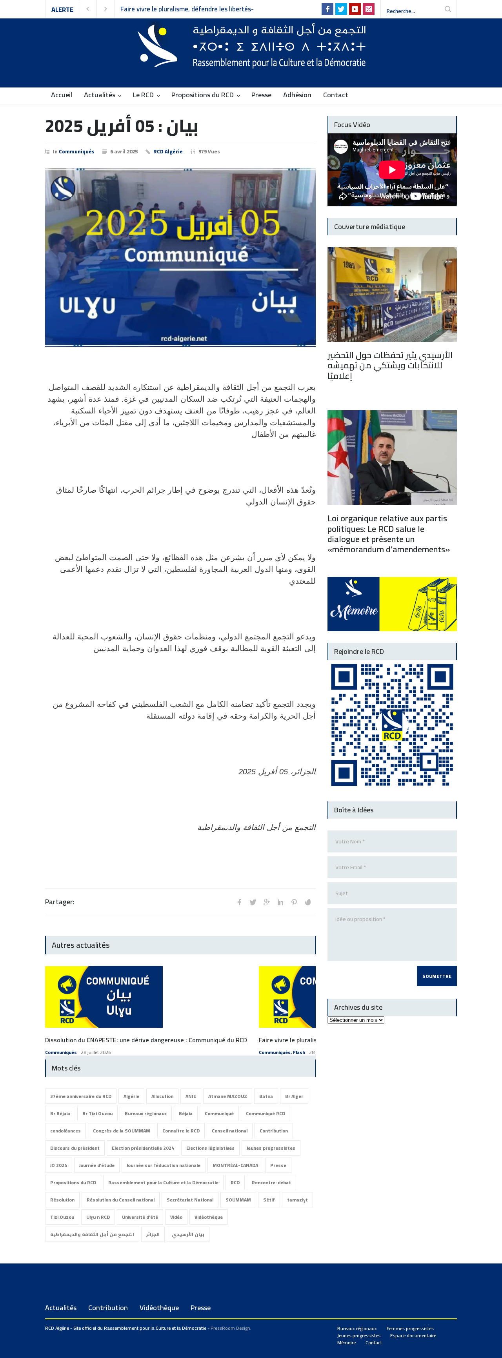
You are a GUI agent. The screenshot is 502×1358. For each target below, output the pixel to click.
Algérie (131, 1096)
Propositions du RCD (202, 94)
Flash (299, 1052)
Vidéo (176, 1216)
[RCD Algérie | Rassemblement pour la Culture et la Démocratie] (251, 59)
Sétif (269, 1199)
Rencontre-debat (271, 1182)
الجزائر (153, 1234)
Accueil (61, 94)
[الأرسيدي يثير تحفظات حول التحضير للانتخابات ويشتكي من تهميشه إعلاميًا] (392, 294)
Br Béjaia (60, 1113)
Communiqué (219, 1113)
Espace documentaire (413, 1335)
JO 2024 (58, 1165)
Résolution (62, 1199)
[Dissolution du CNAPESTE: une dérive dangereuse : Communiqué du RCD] (104, 997)
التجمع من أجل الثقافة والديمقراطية (92, 1234)
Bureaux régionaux (146, 1113)
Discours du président (75, 1147)
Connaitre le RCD (181, 1130)
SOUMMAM (238, 1199)
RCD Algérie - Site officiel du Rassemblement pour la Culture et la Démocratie (125, 1328)
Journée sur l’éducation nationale (163, 1165)
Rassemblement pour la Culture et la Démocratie (163, 1182)
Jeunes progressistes (271, 1147)
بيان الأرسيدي (188, 1234)
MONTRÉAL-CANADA (235, 1165)
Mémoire (346, 1342)
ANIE (191, 1096)
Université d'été (140, 1216)
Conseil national (229, 1130)
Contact (335, 94)
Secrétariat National (190, 1199)
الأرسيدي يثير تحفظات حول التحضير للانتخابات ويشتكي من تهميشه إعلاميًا (390, 365)
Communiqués (77, 151)
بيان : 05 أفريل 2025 (121, 125)
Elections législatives (210, 1147)
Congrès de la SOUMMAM (121, 1130)
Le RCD (143, 94)
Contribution (274, 1130)
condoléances (65, 1130)
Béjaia (186, 1113)
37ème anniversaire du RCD (80, 1096)
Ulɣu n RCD (98, 1216)
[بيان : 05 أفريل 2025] (180, 257)
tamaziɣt (297, 1199)
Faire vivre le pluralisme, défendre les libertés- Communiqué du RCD (187, 9)
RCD (235, 1182)
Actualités (99, 94)
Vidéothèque (209, 1216)
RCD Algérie (168, 151)
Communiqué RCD (265, 1113)
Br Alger (294, 1096)
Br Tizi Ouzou (97, 1113)
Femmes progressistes (410, 1328)
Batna (266, 1096)
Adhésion (297, 94)
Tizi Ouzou (62, 1216)
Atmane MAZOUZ (227, 1096)
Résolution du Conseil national (121, 1199)
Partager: (60, 901)
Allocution (162, 1096)
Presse (261, 94)
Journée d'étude (97, 1165)
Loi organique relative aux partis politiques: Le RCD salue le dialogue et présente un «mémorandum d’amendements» (388, 533)
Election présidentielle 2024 (143, 1147)
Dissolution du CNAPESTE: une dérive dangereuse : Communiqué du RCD (146, 1040)
